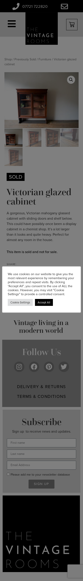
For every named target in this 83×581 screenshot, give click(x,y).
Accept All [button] (44, 302)
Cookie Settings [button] (20, 302)
